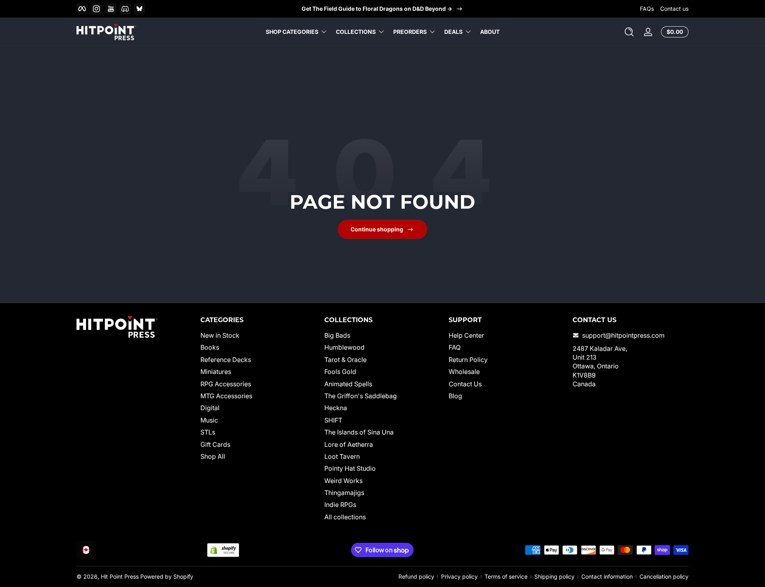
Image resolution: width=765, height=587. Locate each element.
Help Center (466, 335)
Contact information (607, 576)
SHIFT (333, 420)
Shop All (212, 456)
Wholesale (464, 372)
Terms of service (506, 576)
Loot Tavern (342, 456)
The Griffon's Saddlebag (360, 396)
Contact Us (465, 384)
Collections (356, 31)
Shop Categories (292, 31)
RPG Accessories (225, 384)
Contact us (674, 8)
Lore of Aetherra (348, 444)
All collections (345, 517)
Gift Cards (215, 444)
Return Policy (468, 360)
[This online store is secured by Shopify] (223, 550)
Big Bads (337, 335)
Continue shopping (377, 229)
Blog (455, 396)
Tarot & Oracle (345, 360)
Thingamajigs (344, 493)
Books (209, 348)
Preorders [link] (410, 31)
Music (209, 420)
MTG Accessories (226, 396)
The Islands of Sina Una (359, 432)
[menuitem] (258, 335)
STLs (207, 432)
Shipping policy (554, 576)
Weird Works (343, 481)
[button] (629, 32)
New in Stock (219, 335)
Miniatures (215, 372)
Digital (210, 408)
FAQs (647, 8)
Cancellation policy (663, 576)
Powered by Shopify (166, 576)
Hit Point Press (120, 576)
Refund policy (416, 576)
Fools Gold (340, 372)
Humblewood (344, 348)
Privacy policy (459, 576)
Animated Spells (348, 384)
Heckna (335, 408)
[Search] (629, 32)
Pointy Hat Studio (350, 468)
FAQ (455, 348)
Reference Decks (225, 360)
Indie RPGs (340, 505)
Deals (453, 31)
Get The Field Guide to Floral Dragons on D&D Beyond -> (377, 8)
